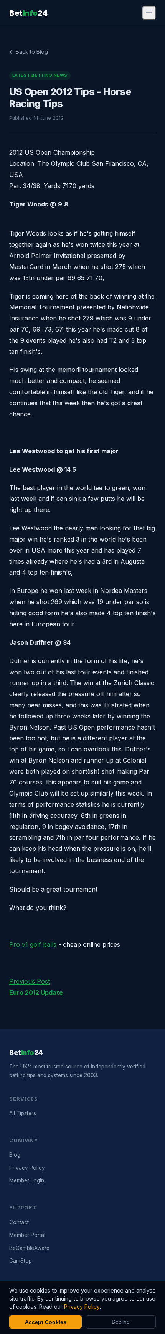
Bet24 (28, 13)
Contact (19, 1222)
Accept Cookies (45, 1322)
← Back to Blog (28, 51)
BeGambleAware (29, 1248)
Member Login (26, 1180)
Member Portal (27, 1235)
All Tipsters (22, 1113)
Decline (121, 1322)
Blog (14, 1155)
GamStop (20, 1261)
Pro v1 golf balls (32, 944)
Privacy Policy (27, 1168)
